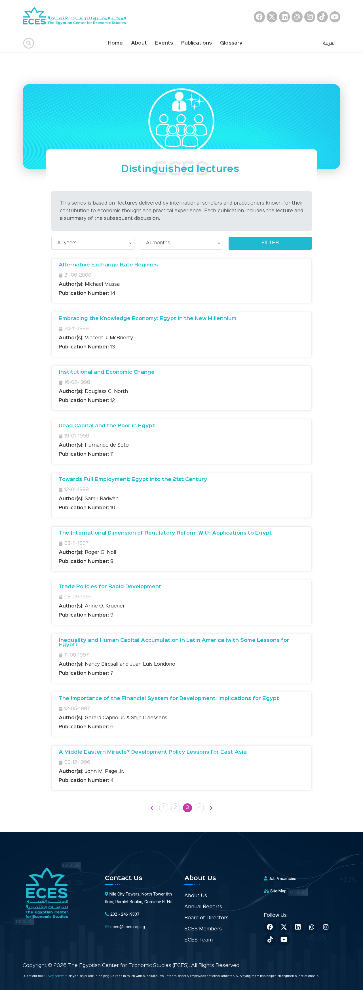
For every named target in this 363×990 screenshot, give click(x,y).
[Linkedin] (284, 16)
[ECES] (76, 17)
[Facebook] (259, 16)
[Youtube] (335, 16)
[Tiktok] (322, 16)
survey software (56, 976)
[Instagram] (309, 16)
